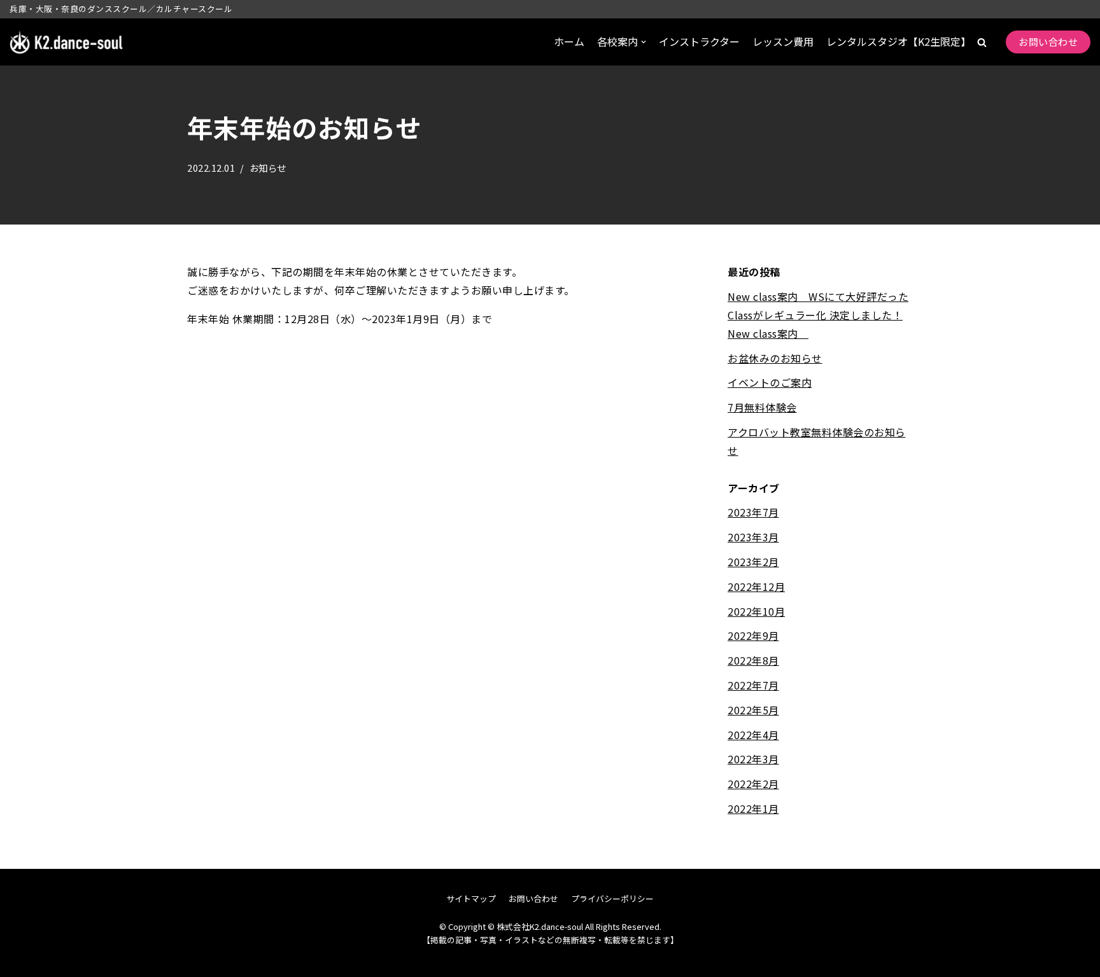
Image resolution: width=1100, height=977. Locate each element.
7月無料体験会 (762, 407)
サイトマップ (471, 898)
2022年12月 (756, 586)
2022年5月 (753, 709)
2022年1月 (753, 808)
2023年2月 (753, 561)
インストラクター (699, 41)
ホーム (569, 41)
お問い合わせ (1048, 41)
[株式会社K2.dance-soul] (67, 42)
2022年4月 (753, 734)
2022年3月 (753, 758)
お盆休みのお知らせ (775, 358)
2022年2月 (753, 783)
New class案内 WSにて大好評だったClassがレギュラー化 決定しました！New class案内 (818, 315)
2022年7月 (753, 685)
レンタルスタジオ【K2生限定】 (898, 41)
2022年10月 (756, 611)
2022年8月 (753, 660)
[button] (982, 42)
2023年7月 (753, 512)
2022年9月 (753, 635)
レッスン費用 (783, 41)
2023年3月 (753, 536)
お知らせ (268, 167)
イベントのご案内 (770, 382)
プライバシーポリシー (612, 898)
